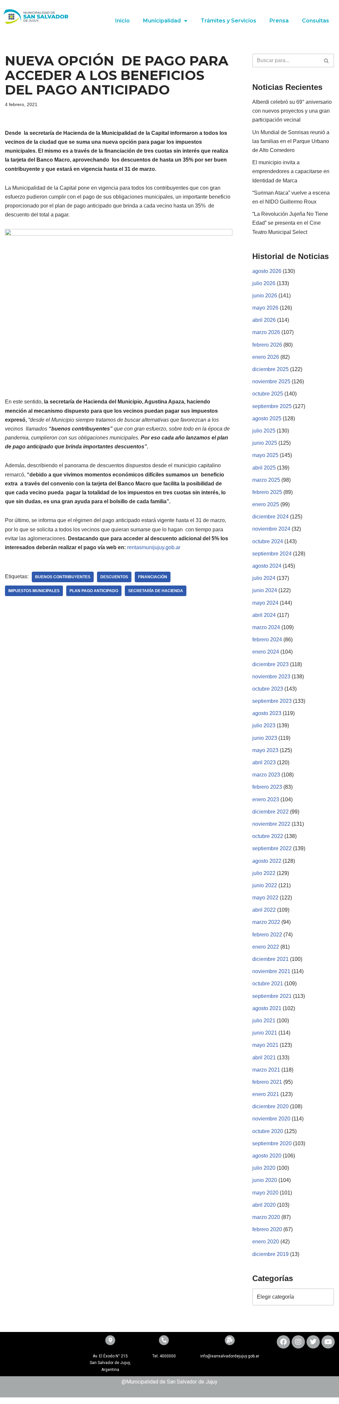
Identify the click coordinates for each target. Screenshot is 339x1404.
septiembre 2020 (272, 1143)
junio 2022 (264, 885)
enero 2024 (265, 652)
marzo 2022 (266, 922)
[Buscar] (326, 60)
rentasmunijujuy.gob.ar (153, 547)
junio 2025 (264, 443)
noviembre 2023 (271, 676)
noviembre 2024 (271, 529)
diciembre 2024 (270, 516)
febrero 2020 (267, 1229)
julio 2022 (263, 873)
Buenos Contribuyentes (62, 577)
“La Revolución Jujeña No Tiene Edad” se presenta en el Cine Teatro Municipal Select (290, 223)
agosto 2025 (266, 418)
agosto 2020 (266, 1155)
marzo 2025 (266, 480)
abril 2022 (264, 910)
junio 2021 (264, 1033)
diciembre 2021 (270, 959)
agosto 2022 (266, 861)
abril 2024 (264, 615)
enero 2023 (265, 799)
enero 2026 (265, 357)
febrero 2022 (267, 934)
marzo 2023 (266, 775)
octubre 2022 (267, 836)
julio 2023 (263, 725)
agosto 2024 (266, 566)
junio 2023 (264, 738)
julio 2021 (263, 1020)
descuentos (114, 577)
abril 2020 (264, 1205)
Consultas (315, 21)
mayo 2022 (265, 897)
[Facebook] (283, 1341)
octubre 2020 (267, 1131)
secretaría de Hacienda (155, 590)
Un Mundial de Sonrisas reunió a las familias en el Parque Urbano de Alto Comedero (290, 141)
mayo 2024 (265, 603)
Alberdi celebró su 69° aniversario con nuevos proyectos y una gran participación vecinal (292, 111)
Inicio (122, 21)
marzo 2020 (266, 1217)
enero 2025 (265, 504)
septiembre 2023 (272, 701)
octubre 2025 (267, 394)
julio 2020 (263, 1168)
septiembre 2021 (272, 996)
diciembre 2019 (270, 1254)
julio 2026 (263, 283)
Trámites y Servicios (228, 21)
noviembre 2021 (271, 971)
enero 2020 (265, 1241)
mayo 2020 (265, 1192)
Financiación (152, 577)
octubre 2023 (267, 689)
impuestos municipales (34, 590)
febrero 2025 (267, 492)
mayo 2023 (265, 750)
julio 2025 (263, 431)
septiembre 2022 (272, 848)
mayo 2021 (265, 1045)
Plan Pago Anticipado (94, 590)
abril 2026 (264, 320)
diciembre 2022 (270, 812)
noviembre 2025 (271, 381)
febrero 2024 (267, 639)
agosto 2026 (266, 271)
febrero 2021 (267, 1082)
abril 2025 (264, 468)
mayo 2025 (265, 455)
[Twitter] (313, 1341)
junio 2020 (264, 1180)
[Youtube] (328, 1341)
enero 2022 (265, 947)
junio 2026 (264, 295)
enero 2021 (265, 1094)
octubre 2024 (267, 541)
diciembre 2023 (270, 664)
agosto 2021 (266, 1008)
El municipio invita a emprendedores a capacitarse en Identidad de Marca (290, 171)
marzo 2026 (266, 332)
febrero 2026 (267, 345)
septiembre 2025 (272, 406)
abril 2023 (264, 762)
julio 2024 (263, 578)
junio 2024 (264, 590)
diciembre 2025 (270, 369)
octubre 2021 (267, 983)
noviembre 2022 (271, 824)
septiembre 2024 (272, 553)
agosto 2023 (266, 713)
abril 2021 (264, 1057)
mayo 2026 (265, 308)
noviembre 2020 (271, 1118)
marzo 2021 (266, 1070)
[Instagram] (298, 1341)
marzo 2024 (266, 627)
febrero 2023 (267, 787)
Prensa (279, 21)
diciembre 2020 (270, 1106)
